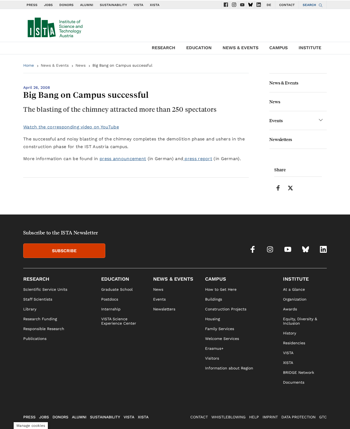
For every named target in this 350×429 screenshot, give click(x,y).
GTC (323, 417)
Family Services (219, 329)
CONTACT (287, 5)
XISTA (154, 5)
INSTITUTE (310, 47)
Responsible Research (43, 329)
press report (197, 158)
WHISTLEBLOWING (228, 417)
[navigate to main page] (54, 26)
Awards (290, 309)
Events (276, 120)
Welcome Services (222, 338)
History (289, 333)
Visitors (212, 358)
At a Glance (294, 289)
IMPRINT (270, 417)
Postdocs (109, 299)
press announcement (123, 158)
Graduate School (117, 289)
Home (28, 65)
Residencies (294, 343)
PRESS (32, 5)
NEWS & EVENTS (240, 47)
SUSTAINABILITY (113, 5)
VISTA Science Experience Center (118, 321)
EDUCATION (199, 47)
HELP (254, 417)
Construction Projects (225, 309)
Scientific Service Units (45, 289)
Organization (295, 299)
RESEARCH (163, 47)
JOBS (48, 5)
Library (29, 309)
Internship (111, 309)
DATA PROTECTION (298, 417)
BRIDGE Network (298, 372)
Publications (34, 338)
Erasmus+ (214, 348)
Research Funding (40, 319)
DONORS (66, 5)
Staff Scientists (37, 299)
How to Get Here (221, 289)
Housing (212, 319)
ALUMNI (86, 5)
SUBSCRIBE (64, 250)
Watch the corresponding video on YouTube (71, 127)
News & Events (55, 65)
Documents (293, 382)
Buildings (213, 299)
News (80, 65)
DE (269, 5)
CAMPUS (278, 47)
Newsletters (280, 139)
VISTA (138, 5)
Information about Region (229, 368)
